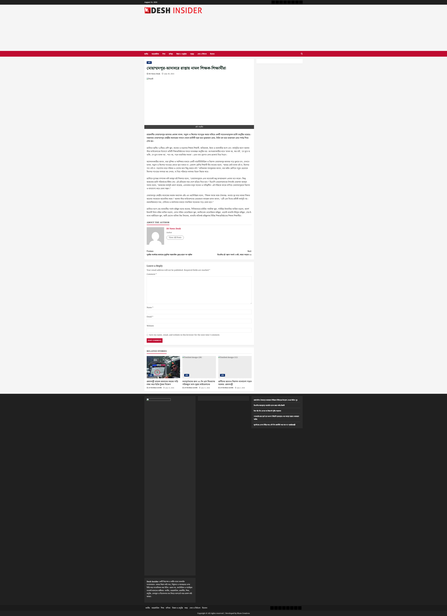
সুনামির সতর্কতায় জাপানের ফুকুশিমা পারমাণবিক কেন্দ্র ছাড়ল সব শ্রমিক (169, 252)
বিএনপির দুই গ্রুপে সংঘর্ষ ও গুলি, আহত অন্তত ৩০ (234, 252)
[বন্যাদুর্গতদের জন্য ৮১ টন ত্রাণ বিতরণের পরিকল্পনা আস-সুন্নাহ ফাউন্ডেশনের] (199, 367)
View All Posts (175, 237)
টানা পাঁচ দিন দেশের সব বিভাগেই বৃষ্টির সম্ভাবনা (267, 410)
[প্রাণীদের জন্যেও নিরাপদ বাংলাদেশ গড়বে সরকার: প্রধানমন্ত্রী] (235, 367)
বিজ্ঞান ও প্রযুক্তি (181, 53)
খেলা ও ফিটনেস (202, 53)
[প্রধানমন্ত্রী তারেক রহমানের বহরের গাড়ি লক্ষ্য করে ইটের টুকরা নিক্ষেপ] (163, 367)
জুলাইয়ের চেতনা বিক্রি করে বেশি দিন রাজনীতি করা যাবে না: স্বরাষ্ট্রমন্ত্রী (274, 424)
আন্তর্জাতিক (155, 53)
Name (150, 307)
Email (150, 316)
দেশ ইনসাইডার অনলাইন (155, 388)
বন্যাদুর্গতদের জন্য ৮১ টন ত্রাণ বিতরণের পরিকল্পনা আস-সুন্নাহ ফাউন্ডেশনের (198, 383)
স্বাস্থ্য (192, 53)
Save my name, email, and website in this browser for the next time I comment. (184, 335)
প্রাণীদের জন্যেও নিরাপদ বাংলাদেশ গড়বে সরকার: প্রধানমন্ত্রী (235, 383)
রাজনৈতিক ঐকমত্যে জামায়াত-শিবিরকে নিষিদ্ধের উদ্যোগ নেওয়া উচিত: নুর (275, 399)
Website (150, 325)
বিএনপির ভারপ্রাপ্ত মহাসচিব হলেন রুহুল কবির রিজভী (269, 405)
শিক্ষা (163, 53)
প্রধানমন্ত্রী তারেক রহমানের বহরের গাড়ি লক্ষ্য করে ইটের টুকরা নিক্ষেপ (162, 383)
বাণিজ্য (171, 53)
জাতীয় (146, 53)
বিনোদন (212, 53)
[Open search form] (302, 53)
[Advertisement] (223, 31)
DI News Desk (154, 74)
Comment (152, 274)
